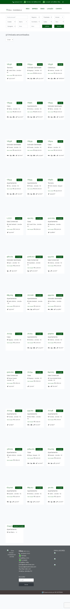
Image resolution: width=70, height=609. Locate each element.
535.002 (30, 411)
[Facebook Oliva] (62, 2)
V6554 (29, 64)
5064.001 (30, 449)
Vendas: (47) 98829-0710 (33, 2)
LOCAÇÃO (50, 8)
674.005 (51, 449)
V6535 (50, 103)
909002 (51, 334)
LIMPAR (47, 26)
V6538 (9, 141)
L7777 (9, 218)
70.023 (29, 334)
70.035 (9, 334)
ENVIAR (59, 26)
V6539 (29, 141)
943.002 (51, 257)
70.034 (30, 372)
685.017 (30, 488)
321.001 (50, 488)
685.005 (10, 295)
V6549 (9, 103)
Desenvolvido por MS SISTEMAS (53, 592)
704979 (10, 526)
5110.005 (51, 218)
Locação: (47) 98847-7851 (52, 2)
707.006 (30, 295)
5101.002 (10, 372)
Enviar (26, 584)
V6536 (50, 64)
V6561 (29, 103)
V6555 (29, 180)
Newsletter (22, 577)
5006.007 (31, 257)
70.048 (50, 411)
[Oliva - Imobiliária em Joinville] (14, 10)
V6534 (9, 180)
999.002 (51, 295)
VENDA (42, 8)
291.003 (30, 218)
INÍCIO (28, 8)
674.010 (10, 488)
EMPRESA (35, 8)
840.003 (51, 372)
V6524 (50, 141)
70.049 (9, 411)
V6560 (50, 180)
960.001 (10, 257)
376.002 (10, 449)
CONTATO (59, 8)
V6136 (9, 64)
